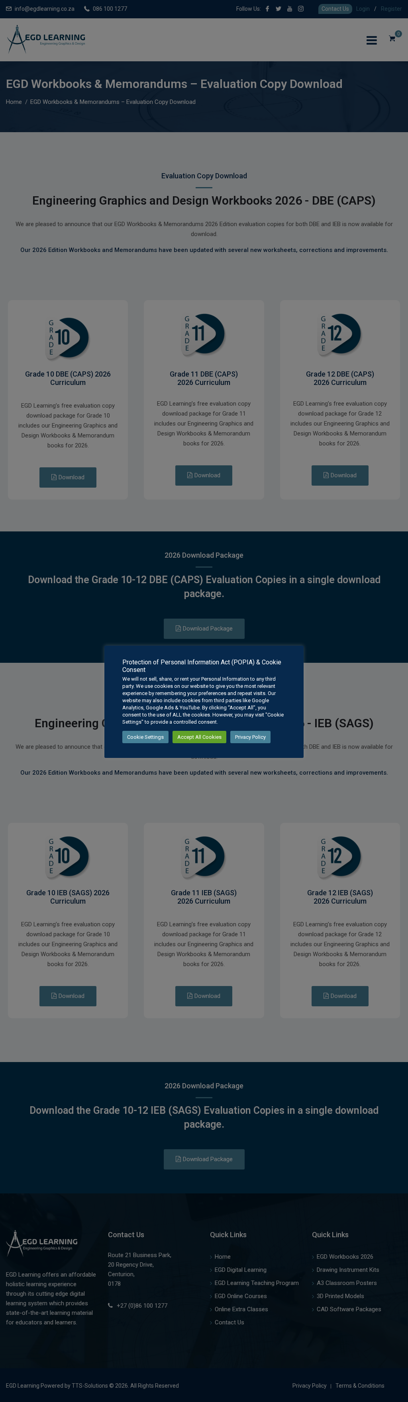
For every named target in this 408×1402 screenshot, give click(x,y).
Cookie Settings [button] (145, 737)
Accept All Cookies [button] (199, 737)
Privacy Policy (250, 737)
